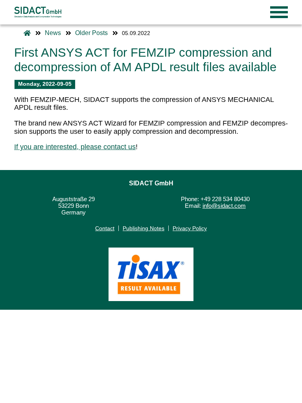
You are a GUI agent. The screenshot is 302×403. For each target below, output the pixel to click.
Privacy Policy (190, 228)
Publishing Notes (143, 228)
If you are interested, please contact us (75, 147)
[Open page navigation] (279, 12)
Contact (104, 228)
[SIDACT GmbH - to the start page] (37, 12)
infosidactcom (224, 206)
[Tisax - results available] (151, 274)
